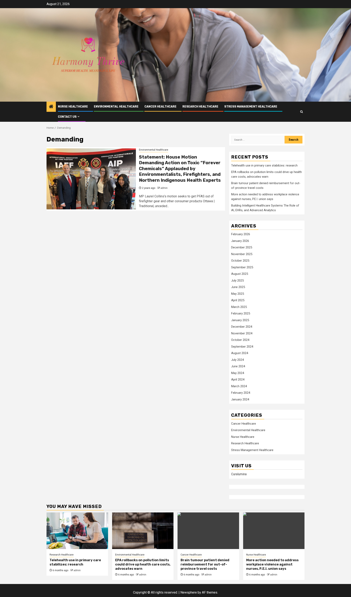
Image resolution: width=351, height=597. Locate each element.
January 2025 (240, 320)
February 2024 (240, 393)
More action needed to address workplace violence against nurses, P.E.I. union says (272, 564)
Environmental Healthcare (116, 106)
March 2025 (239, 307)
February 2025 (240, 313)
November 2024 (241, 333)
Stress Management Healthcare (250, 106)
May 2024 (237, 373)
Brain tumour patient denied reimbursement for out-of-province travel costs (205, 564)
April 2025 (237, 300)
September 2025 (242, 267)
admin (164, 188)
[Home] (51, 107)
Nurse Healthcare (73, 106)
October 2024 (240, 340)
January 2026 (240, 241)
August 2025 (239, 274)
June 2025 (238, 287)
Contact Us (67, 117)
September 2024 (242, 346)
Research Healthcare (200, 106)
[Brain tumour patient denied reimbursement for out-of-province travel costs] (208, 530)
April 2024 (237, 379)
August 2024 (239, 353)
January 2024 (240, 399)
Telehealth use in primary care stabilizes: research (264, 165)
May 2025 (237, 294)
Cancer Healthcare (160, 106)
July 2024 (237, 360)
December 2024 (241, 326)
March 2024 (239, 386)
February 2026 (240, 234)
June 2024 (238, 366)
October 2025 (240, 260)
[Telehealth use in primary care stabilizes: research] (77, 530)
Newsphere (188, 592)
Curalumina (239, 474)
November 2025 (241, 254)
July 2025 (237, 280)
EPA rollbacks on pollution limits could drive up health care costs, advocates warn (142, 564)
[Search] (301, 112)
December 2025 (241, 247)
